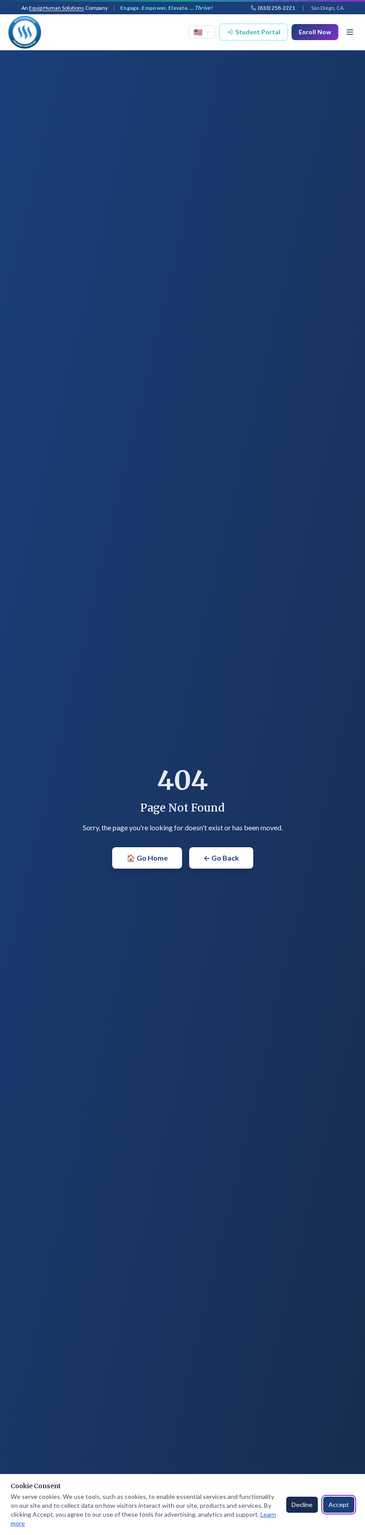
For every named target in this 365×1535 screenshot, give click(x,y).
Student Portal (257, 32)
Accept (338, 1504)
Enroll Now (315, 32)
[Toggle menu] (350, 32)
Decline (302, 1504)
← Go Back (221, 857)
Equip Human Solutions (56, 7)
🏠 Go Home (147, 857)
